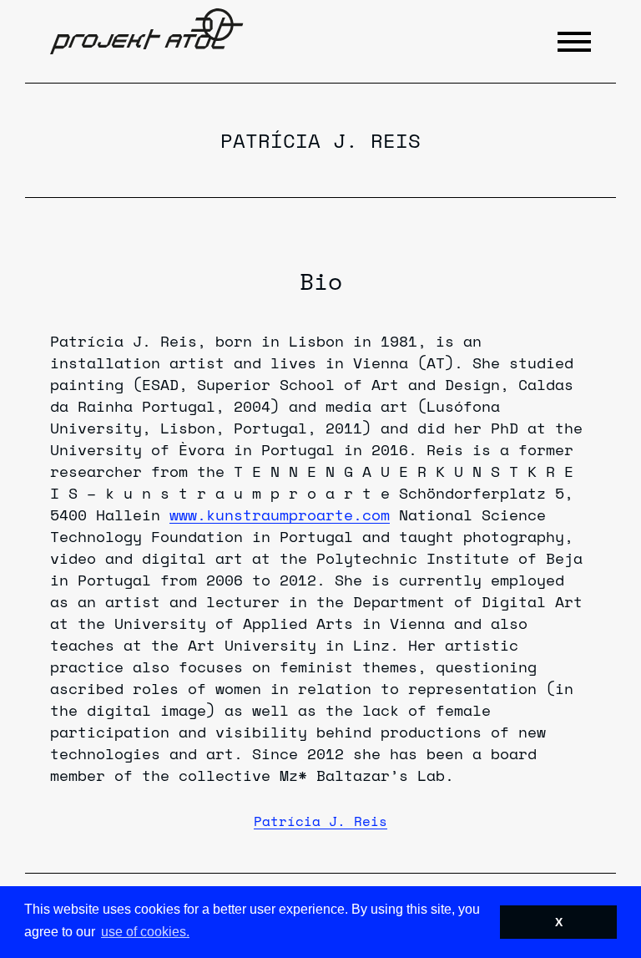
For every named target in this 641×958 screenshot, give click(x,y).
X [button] (559, 922)
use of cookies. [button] (145, 932)
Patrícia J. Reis (320, 821)
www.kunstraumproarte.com (279, 514)
